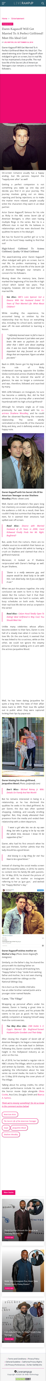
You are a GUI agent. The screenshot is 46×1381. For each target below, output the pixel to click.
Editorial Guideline (13, 1362)
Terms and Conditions (17, 1359)
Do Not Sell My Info (34, 1365)
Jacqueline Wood (19, 1128)
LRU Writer (8, 42)
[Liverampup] (23, 3)
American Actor (10, 1114)
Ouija (6, 1128)
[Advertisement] (23, 96)
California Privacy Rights (32, 1362)
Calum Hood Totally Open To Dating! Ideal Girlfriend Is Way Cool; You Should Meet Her (25, 616)
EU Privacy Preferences (15, 1365)
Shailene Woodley (11, 1134)
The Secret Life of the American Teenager (20, 1121)
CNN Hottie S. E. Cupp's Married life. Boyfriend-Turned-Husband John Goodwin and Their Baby (25, 1029)
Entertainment (17, 18)
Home (4, 18)
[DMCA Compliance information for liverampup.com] (23, 1379)
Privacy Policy (33, 1359)
